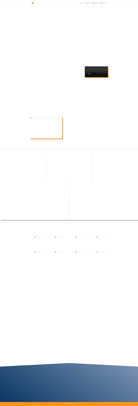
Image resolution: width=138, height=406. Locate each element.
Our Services (94, 2)
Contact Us (102, 2)
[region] (69, 34)
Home (81, 2)
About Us (87, 2)
